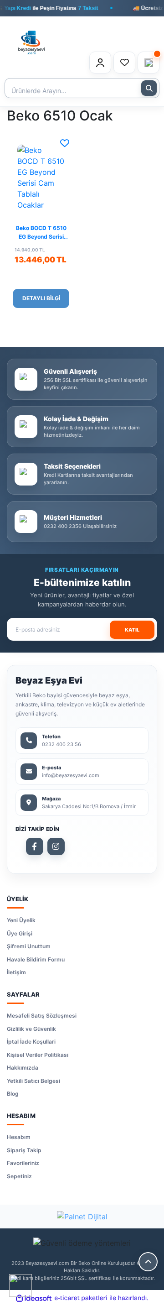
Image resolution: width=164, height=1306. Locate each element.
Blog (13, 1093)
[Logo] (31, 37)
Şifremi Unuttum (29, 946)
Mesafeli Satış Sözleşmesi (42, 1015)
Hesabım (19, 1137)
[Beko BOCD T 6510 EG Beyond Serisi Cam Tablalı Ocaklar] (41, 177)
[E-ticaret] (81, 1298)
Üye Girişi (19, 933)
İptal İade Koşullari (31, 1041)
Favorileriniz (23, 1163)
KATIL (132, 630)
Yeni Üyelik (21, 920)
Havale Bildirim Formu (36, 959)
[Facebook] (34, 846)
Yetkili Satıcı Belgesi (33, 1080)
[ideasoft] (33, 1298)
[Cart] (148, 62)
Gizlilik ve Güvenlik (31, 1028)
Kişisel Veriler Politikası (37, 1054)
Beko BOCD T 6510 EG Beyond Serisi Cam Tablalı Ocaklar (41, 233)
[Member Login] (100, 62)
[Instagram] (56, 846)
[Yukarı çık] (148, 1261)
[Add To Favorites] (64, 143)
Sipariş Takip (24, 1150)
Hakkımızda (22, 1067)
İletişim (16, 972)
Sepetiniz (19, 1176)
